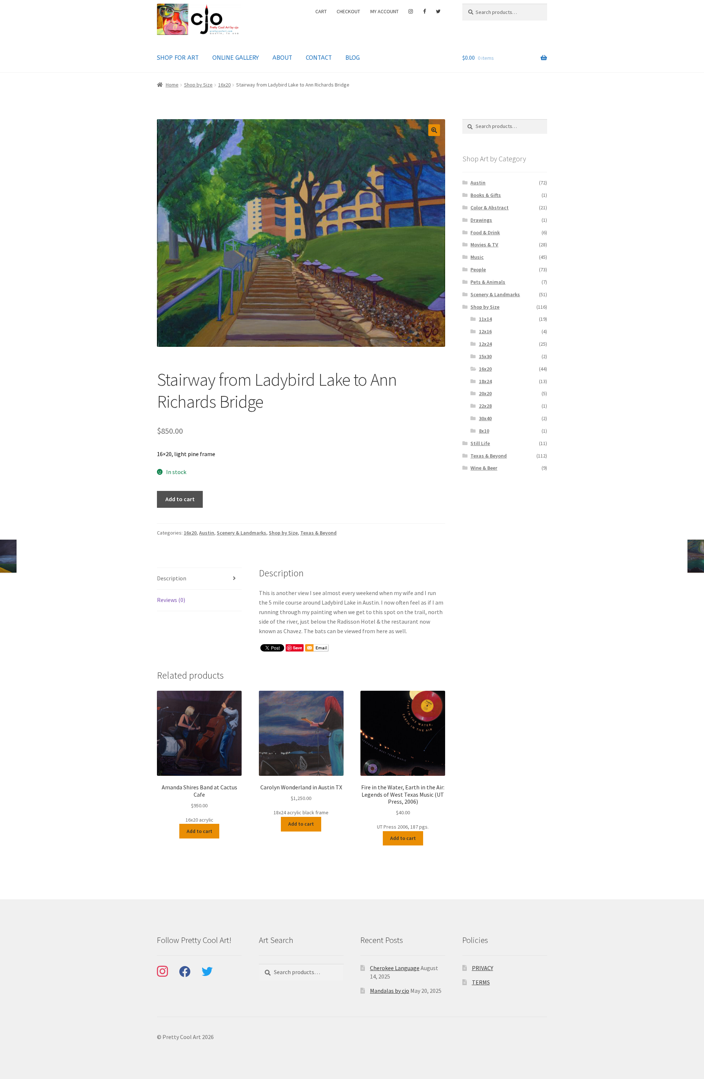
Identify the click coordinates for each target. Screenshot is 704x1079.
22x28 (485, 406)
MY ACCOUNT (384, 11)
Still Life (480, 443)
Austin (206, 532)
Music (477, 257)
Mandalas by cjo (389, 990)
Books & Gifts (485, 195)
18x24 (485, 381)
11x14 (485, 319)
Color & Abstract (489, 207)
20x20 (485, 393)
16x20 (224, 84)
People (478, 269)
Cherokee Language (394, 968)
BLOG (352, 57)
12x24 (485, 344)
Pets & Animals (487, 282)
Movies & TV (484, 244)
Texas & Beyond (318, 532)
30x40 (485, 418)
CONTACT (319, 57)
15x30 (485, 356)
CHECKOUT (348, 11)
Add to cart (180, 499)
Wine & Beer (483, 468)
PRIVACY (482, 968)
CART (321, 11)
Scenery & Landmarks (241, 532)
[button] (434, 130)
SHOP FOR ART (178, 57)
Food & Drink (485, 232)
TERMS (481, 982)
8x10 (484, 430)
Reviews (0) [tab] (171, 599)
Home (172, 84)
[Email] (317, 648)
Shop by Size (198, 84)
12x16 (485, 331)
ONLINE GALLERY (235, 57)
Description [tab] (171, 578)
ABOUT (282, 57)
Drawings (481, 220)
